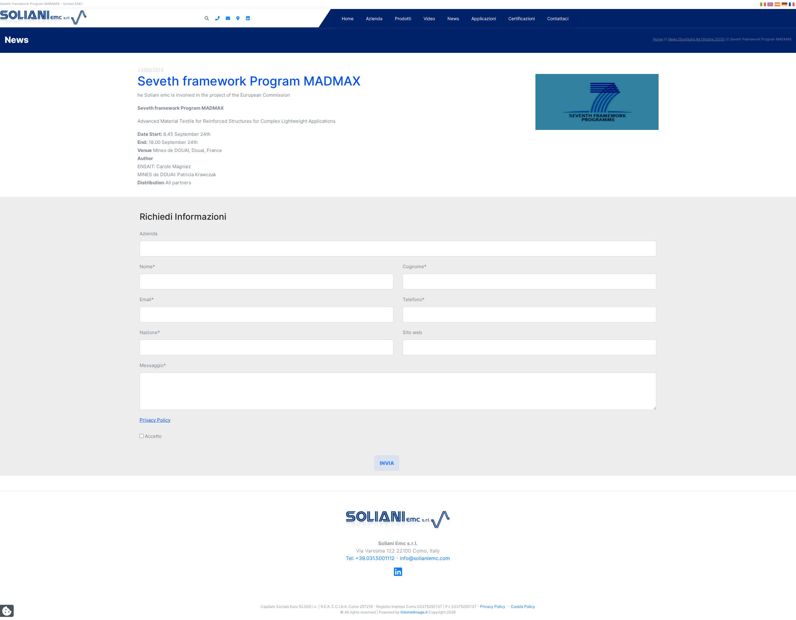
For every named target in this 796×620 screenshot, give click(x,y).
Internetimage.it (414, 612)
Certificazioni (521, 18)
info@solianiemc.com (425, 558)
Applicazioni (483, 18)
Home (348, 18)
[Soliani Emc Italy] (398, 520)
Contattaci (557, 18)
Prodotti (403, 18)
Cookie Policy (523, 606)
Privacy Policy (155, 420)
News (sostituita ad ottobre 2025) (696, 39)
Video (429, 18)
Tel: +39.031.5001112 (370, 558)
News (453, 18)
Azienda (374, 18)
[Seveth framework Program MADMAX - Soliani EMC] (43, 17)
